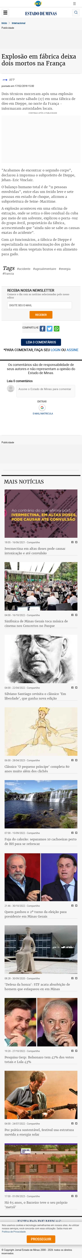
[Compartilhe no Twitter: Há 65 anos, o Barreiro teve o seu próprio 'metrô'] (75, 1196)
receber (41, 314)
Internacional (18, 23)
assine (72, 349)
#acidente (23, 269)
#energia (65, 269)
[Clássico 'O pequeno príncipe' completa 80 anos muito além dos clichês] (41, 731)
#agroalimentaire (44, 269)
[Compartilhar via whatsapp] (57, 329)
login (56, 349)
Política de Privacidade (14, 1231)
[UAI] (38, 3)
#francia (8, 273)
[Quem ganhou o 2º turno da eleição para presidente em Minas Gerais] (41, 877)
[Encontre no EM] (76, 12)
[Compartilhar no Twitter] (50, 329)
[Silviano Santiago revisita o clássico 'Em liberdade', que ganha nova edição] (41, 659)
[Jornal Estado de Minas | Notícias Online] (41, 14)
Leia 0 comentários (41, 342)
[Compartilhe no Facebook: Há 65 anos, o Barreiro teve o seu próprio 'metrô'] (72, 1196)
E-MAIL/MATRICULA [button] (43, 413)
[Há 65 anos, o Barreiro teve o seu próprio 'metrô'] (41, 1167)
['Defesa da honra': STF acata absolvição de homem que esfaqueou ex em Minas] (41, 949)
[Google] (42, 408)
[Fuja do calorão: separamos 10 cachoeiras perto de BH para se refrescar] (41, 804)
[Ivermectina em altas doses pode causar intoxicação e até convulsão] (41, 513)
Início (4, 23)
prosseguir (41, 1239)
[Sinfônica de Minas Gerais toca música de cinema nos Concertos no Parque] (41, 586)
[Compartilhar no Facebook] (42, 329)
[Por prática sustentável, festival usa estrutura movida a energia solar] (41, 1095)
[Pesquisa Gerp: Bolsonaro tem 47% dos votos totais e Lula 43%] (41, 1022)
